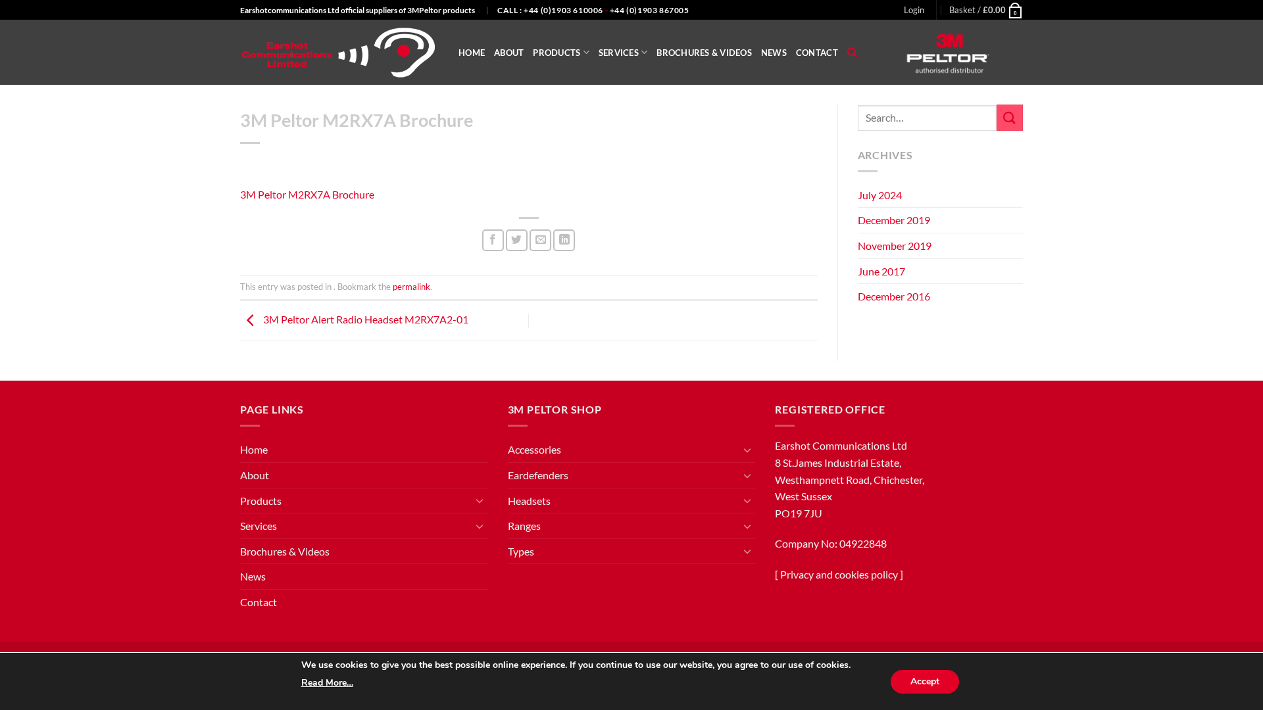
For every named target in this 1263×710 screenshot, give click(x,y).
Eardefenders (538, 475)
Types (521, 551)
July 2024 (880, 195)
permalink (411, 286)
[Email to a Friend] (540, 240)
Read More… (327, 682)
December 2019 (894, 220)
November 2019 (894, 245)
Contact (817, 52)
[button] (914, 10)
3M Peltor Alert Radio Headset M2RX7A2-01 (364, 319)
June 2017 (881, 271)
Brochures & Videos (704, 52)
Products (556, 52)
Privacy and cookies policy (839, 574)
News (774, 52)
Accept (924, 681)
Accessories (534, 449)
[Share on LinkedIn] (564, 240)
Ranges (524, 525)
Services (619, 52)
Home (471, 52)
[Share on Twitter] (517, 240)
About (509, 52)
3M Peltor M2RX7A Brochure (307, 194)
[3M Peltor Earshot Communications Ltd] (339, 52)
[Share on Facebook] (493, 240)
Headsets (529, 500)
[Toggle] (480, 500)
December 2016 (894, 296)
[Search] (852, 52)
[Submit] (1010, 117)
